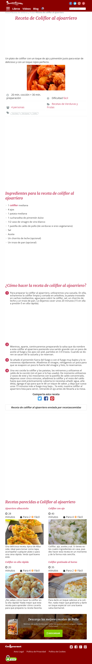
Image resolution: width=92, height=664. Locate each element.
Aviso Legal (19, 651)
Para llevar (15, 113)
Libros (16, 8)
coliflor (14, 205)
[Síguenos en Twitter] (74, 4)
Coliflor (34, 113)
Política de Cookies (57, 651)
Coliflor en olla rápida (17, 562)
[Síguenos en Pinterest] (83, 4)
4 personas (17, 107)
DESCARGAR (54, 633)
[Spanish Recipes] (42, 9)
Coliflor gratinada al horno (62, 562)
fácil (65, 98)
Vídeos (27, 8)
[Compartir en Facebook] (46, 399)
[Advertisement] (46, 37)
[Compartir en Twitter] (40, 399)
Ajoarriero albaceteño (17, 508)
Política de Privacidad (36, 651)
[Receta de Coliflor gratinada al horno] (67, 597)
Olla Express (25, 113)
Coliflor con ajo (56, 508)
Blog (36, 8)
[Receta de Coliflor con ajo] (67, 543)
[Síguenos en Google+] (79, 4)
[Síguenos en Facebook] (70, 4)
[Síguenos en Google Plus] (80, 647)
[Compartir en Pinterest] (52, 399)
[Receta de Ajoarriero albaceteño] (24, 543)
